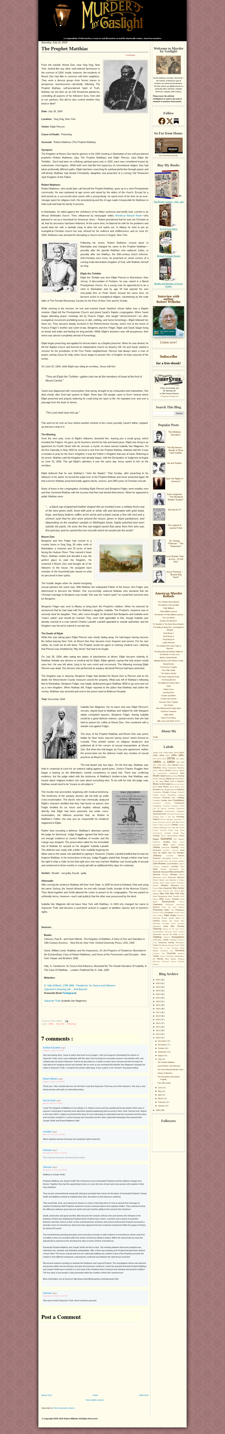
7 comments (130, 55)
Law (170, 861)
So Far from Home (168, 229)
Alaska (156, 770)
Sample (177, 921)
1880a (182, 759)
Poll (173, 910)
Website (161, 959)
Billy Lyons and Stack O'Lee (168, 721)
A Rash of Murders (164, 1073)
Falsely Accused (165, 825)
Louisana (157, 866)
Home (95, 1395)
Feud (170, 828)
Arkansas (176, 770)
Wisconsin (157, 961)
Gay (182, 833)
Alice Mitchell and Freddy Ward (168, 708)
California (180, 789)
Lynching (175, 866)
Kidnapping (167, 858)
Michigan (174, 874)
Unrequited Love (167, 951)
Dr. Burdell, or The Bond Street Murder (168, 624)
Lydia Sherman (169, 643)
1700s (160, 753)
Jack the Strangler (176, 853)
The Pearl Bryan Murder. (168, 155)
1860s (181, 755)
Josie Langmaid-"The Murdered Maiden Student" (175, 497)
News (155, 896)
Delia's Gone (168, 689)
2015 (158, 1020)
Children (156, 795)
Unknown (47, 1150)
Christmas (157, 798)
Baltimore (170, 776)
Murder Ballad (165, 883)
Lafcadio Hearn (163, 861)
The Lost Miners (168, 618)
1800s (171, 753)
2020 (158, 1001)
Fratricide (164, 830)
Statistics (167, 937)
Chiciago (174, 792)
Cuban (182, 806)
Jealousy (159, 855)
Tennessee (180, 942)
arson (181, 770)
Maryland (165, 872)
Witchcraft (166, 961)
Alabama (180, 768)
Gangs (177, 833)
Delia (168, 686)
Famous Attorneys (160, 828)
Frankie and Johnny (169, 699)
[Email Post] (66, 1021)
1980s (169, 765)
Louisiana (166, 866)
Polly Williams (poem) (168, 611)
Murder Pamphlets (177, 883)
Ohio (162, 899)
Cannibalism (157, 792)
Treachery (175, 948)
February (162, 1102)
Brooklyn (157, 789)
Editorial (156, 819)
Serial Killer (170, 926)
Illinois (166, 845)
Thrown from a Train (162, 948)
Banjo (176, 776)
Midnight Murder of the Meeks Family (168, 661)
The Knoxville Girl (169, 680)
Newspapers (163, 896)
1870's (159, 759)
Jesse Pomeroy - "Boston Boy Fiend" (174, 574)
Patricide (176, 899)
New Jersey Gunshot (161, 891)
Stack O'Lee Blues (168, 718)
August (161, 1055)
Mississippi (172, 877)
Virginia (156, 956)
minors (165, 877)
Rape (167, 915)
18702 (164, 759)
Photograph (171, 904)
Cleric (174, 798)
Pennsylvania (170, 901)
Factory (169, 822)
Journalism (172, 856)
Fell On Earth (49, 1100)
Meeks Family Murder (168, 658)
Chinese (164, 795)
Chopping (181, 795)
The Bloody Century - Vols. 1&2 (169, 202)
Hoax (176, 842)
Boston (166, 787)
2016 (158, 1016)
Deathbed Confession (176, 808)
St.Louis (181, 934)
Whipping (181, 959)
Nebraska (176, 885)
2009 (158, 1110)
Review (165, 918)
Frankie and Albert (168, 696)
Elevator (163, 819)
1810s (176, 753)
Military (181, 874)
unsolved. (157, 953)
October (161, 1048)
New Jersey (178, 888)
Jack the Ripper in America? (174, 480)
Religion (173, 915)
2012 (158, 1030)
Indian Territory (177, 845)
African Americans (169, 768)
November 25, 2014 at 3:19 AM (55, 1153)
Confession (159, 803)
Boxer (172, 787)
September (162, 1052)
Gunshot (167, 838)
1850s (174, 755)
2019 (158, 1005)
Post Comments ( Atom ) (64, 1408)
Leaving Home (168, 692)
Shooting (180, 926)
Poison (181, 907)
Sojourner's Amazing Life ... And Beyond (65, 989)
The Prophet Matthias (64, 48)
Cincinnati (166, 798)
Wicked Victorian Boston (168, 256)
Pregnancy (179, 910)
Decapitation (159, 811)
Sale (171, 921)
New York (60, 1024)
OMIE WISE (168, 715)
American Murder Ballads (168, 594)
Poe (170, 907)
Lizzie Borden (172, 864)
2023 (158, 991)
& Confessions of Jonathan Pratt (169, 396)
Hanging (168, 842)
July (160, 1059)
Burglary (168, 789)
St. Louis (174, 934)
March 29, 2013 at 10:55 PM (54, 1134)
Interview (176, 850)
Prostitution (169, 913)
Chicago (166, 792)
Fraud (172, 830)
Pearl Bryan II (168, 636)
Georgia (157, 836)
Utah (164, 953)
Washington (170, 956)
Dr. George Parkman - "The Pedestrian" (175, 544)
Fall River (176, 822)
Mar (182, 869)
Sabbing (165, 921)
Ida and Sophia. (174, 463)
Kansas (181, 856)
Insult (182, 847)
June (160, 1088)
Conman (169, 803)
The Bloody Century (166, 945)
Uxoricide (172, 953)
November (162, 1045)
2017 (158, 1012)
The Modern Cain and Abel (168, 605)
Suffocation (158, 940)
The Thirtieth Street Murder (168, 602)
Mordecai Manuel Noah (128, 215)
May (160, 1091)
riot (183, 918)
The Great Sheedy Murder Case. (170, 1069)
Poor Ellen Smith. (164, 1083)
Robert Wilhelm (50, 1079)
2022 (158, 994)
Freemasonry (159, 833)
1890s (171, 761)
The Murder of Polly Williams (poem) (168, 615)
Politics (167, 910)
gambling (169, 833)
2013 (158, 1027)
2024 (158, 987)
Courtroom (167, 806)
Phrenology (180, 904)
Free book (179, 830)
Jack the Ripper (160, 853)
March (161, 1098)
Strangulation (177, 937)
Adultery (157, 767)
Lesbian (181, 861)
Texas (155, 945)
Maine (157, 869)
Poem (176, 907)
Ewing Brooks (168, 664)
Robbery (157, 921)
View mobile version (95, 1400)
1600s (155, 753)
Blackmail (176, 779)
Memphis (166, 874)
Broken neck (179, 787)
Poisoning (71, 1024)
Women (174, 961)
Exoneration (178, 819)
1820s (181, 753)
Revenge (157, 918)
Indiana (157, 847)
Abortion (176, 765)
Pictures (157, 907)
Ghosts (164, 836)
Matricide (157, 874)
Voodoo (163, 956)
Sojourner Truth (52, 1000)
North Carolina (174, 896)
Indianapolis (166, 847)
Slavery (166, 929)
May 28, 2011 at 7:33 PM (52, 1103)
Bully (162, 789)
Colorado (157, 800)
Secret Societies (177, 923)
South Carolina (178, 932)
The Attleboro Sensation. (174, 433)
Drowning (180, 817)
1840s (162, 755)
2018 (158, 1009)
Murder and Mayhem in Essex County (168, 285)
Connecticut (179, 803)
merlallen (47, 1131)
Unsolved (179, 950)
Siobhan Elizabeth (52, 1047)
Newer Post (46, 1395)
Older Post (143, 1395)
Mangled (165, 869)
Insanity (175, 847)
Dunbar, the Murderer (168, 621)
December (162, 1041)
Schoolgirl (166, 923)
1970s (164, 765)
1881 (165, 762)
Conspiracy (158, 806)
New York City (177, 893)
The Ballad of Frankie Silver (169, 683)
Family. (181, 825)
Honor (182, 842)
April (160, 1095)
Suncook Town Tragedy (168, 702)
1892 (178, 762)
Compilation (178, 800)
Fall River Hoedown (168, 711)
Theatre (177, 945)
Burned (174, 789)
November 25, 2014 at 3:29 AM (55, 1170)
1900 (159, 765)
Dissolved (171, 814)
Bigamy (169, 779)
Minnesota (157, 877)
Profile (155, 737)
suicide (166, 940)
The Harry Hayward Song (168, 677)
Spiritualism (158, 934)
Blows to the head (162, 784)
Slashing (158, 929)
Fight (174, 828)
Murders (157, 885)
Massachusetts (176, 872)
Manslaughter (175, 869)
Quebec (161, 915)
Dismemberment (160, 814)
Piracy (165, 907)
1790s (165, 753)
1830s (51, 1024)
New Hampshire (166, 888)
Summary (174, 940)
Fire (177, 828)
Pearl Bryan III (168, 639)
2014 (158, 1023)
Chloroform (173, 795)
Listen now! (168, 342)
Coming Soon (167, 800)
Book (160, 787)
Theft (182, 945)
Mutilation (166, 885)
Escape (170, 819)
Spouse (166, 934)
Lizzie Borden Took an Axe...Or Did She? (174, 559)
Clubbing (180, 798)
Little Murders (160, 863)
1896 (182, 762)
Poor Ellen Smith (168, 670)
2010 (158, 1038)
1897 (155, 765)
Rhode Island (175, 918)
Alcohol (168, 770)
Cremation (175, 806)
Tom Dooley (168, 705)
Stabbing (158, 937)
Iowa (182, 850)
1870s (171, 758)
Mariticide (157, 872)
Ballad (163, 776)
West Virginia (171, 959)
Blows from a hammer (174, 781)
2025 (158, 983)
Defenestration (171, 811)
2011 (158, 1034)
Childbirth (181, 792)
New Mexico (175, 891)
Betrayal (162, 779)
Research (180, 915)
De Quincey (162, 808)
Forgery (156, 830)
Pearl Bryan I (168, 633)
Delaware (180, 811)
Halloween (158, 842)
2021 (158, 998)
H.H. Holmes (179, 839)
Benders (156, 779)
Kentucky (157, 858)
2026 (158, 980)
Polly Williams (168, 608)
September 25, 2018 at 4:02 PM (55, 1296)
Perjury (181, 902)
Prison (162, 913)
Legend (175, 861)
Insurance (158, 850)
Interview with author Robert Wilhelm (168, 299)
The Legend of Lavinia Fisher (175, 526)
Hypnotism (158, 845)
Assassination (163, 773)
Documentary (179, 814)
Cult (155, 808)
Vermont (181, 953)
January (161, 1106)
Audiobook (174, 773)
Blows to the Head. (177, 784)
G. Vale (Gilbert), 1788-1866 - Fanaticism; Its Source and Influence (79, 985)
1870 (155, 759)
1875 (178, 759)
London (181, 864)
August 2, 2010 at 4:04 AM (53, 1050)
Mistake (156, 880)
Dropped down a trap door (164, 817)
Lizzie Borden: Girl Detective (168, 1066)
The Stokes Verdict (168, 673)
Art (155, 773)
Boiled (155, 787)
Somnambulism (159, 932)
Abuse (182, 765)
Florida (181, 828)
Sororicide (169, 932)
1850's (168, 755)
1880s (158, 761)
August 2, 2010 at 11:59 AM (53, 1082)
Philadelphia (159, 904)
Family (175, 824)
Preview (156, 913)
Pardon (168, 899)
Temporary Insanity (167, 942)
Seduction (158, 926)
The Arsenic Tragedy (168, 667)
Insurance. (167, 850)
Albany (162, 770)
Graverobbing (173, 836)
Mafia (182, 866)
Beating (181, 776)
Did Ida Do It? (174, 509)
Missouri (180, 877)
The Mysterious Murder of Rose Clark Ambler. (175, 450)
